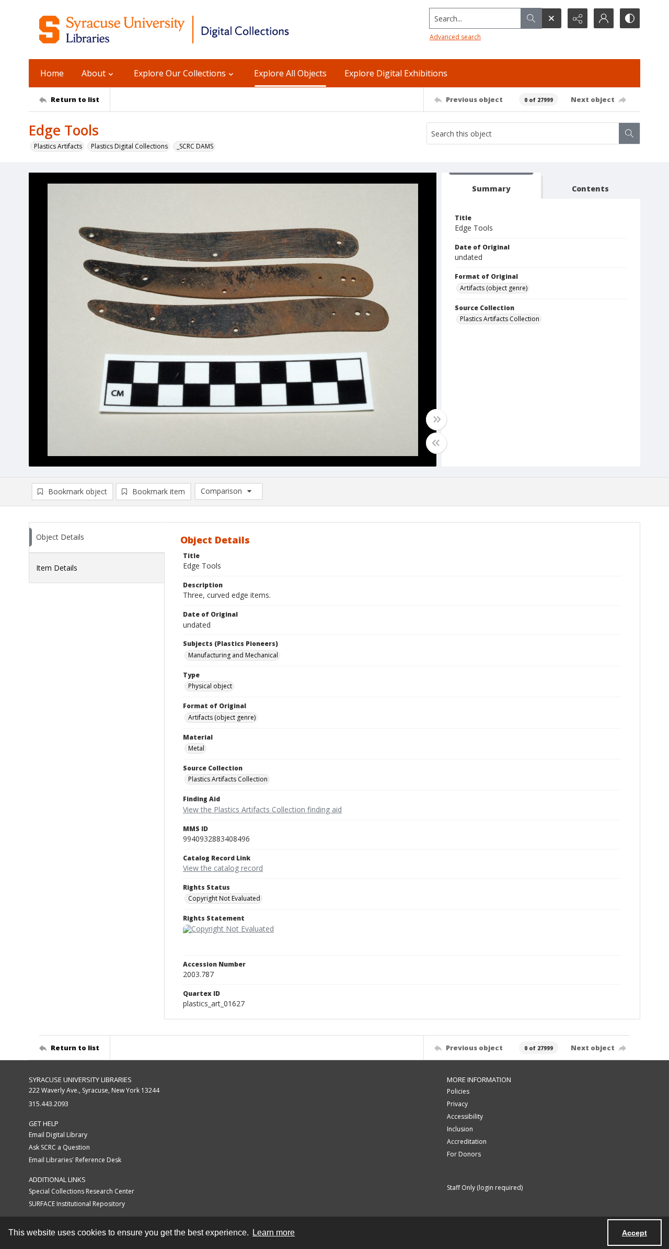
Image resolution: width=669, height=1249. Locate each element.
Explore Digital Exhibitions (395, 73)
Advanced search (455, 36)
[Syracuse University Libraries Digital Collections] (194, 29)
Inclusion (460, 1129)
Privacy (457, 1103)
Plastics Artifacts (58, 146)
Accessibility (465, 1116)
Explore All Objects (290, 73)
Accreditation (467, 1141)
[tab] (491, 186)
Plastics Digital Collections (129, 146)
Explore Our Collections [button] (180, 73)
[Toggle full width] (436, 419)
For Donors (464, 1154)
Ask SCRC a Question (59, 1147)
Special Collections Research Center (81, 1191)
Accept (634, 1233)
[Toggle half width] (436, 443)
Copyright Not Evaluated (224, 898)
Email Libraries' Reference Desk (75, 1159)
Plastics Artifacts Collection (499, 318)
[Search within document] (629, 133)
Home (52, 73)
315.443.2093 (48, 1103)
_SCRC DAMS (195, 146)
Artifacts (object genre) (493, 287)
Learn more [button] (273, 1232)
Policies (458, 1091)
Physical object (210, 686)
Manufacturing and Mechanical (233, 655)
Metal (196, 748)
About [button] (94, 73)
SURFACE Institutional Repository (77, 1203)
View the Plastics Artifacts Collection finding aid (262, 809)
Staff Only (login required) (485, 1187)
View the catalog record (223, 868)
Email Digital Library (58, 1134)
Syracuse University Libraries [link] (80, 1079)
